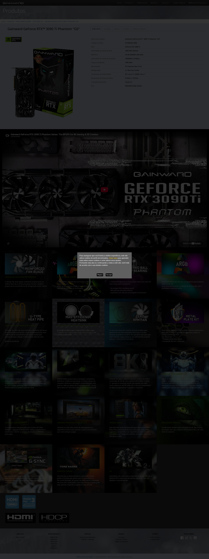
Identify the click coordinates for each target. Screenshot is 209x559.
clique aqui (113, 258)
